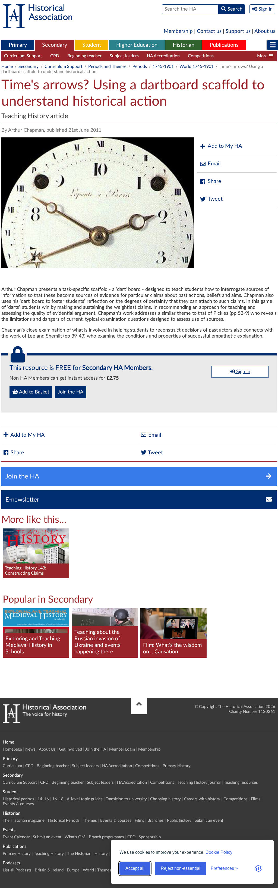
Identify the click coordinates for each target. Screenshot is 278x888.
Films (255, 799)
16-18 (58, 799)
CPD (54, 56)
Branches (155, 820)
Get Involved (70, 749)
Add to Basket (33, 392)
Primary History (177, 766)
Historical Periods (64, 820)
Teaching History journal (245, 56)
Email (214, 163)
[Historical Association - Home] (44, 721)
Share (214, 181)
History (101, 854)
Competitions (201, 56)
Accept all (134, 868)
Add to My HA (225, 146)
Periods (139, 66)
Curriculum (12, 766)
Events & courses (18, 804)
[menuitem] (17, 45)
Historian (183, 45)
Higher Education (136, 45)
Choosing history (165, 799)
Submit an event (209, 820)
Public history (179, 820)
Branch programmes (106, 837)
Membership (178, 31)
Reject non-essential (180, 868)
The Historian (79, 854)
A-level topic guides (85, 799)
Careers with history (202, 799)
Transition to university (126, 799)
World (88, 870)
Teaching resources (241, 782)
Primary (18, 45)
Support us (238, 31)
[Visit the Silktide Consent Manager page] (258, 868)
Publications (224, 45)
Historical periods (18, 799)
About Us (47, 749)
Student (91, 45)
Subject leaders (124, 56)
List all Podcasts (17, 870)
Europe (73, 870)
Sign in (242, 371)
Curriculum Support (23, 56)
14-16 (43, 799)
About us (264, 31)
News (30, 749)
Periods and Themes (107, 66)
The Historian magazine (24, 820)
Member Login (122, 749)
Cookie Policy (219, 852)
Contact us (209, 31)
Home (7, 66)
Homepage (12, 749)
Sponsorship (150, 837)
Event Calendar (16, 837)
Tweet (215, 199)
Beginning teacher (84, 56)
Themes (90, 820)
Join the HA (70, 392)
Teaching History (49, 854)
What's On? (75, 837)
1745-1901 (163, 66)
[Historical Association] (37, 25)
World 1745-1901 (196, 66)
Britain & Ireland (49, 870)
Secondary (54, 45)
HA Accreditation (163, 56)
